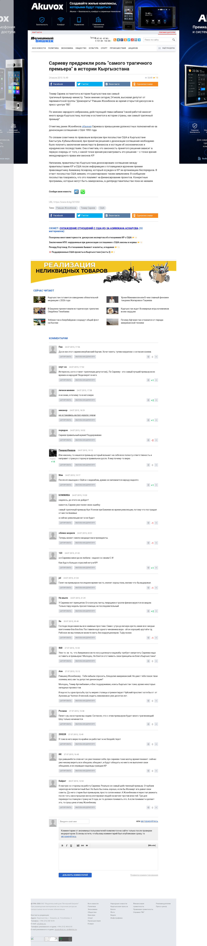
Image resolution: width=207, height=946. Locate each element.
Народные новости (118, 904)
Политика (53, 48)
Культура (93, 48)
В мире (91, 924)
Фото (112, 912)
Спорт (104, 48)
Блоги (112, 909)
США (102, 208)
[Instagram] (135, 39)
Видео (113, 915)
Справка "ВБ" (138, 912)
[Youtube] (132, 39)
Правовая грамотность (143, 909)
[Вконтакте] (118, 39)
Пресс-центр (161, 907)
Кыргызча (37, 32)
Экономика (67, 48)
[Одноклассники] (125, 39)
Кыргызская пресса (119, 907)
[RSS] (115, 39)
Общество (80, 48)
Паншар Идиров (67, 450)
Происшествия (118, 48)
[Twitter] (128, 39)
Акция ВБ (133, 48)
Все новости (39, 48)
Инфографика (116, 918)
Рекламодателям (167, 32)
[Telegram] (139, 39)
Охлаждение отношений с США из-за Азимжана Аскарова (99, 228)
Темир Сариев (88, 208)
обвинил (87, 126)
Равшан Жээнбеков (66, 208)
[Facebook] (121, 39)
